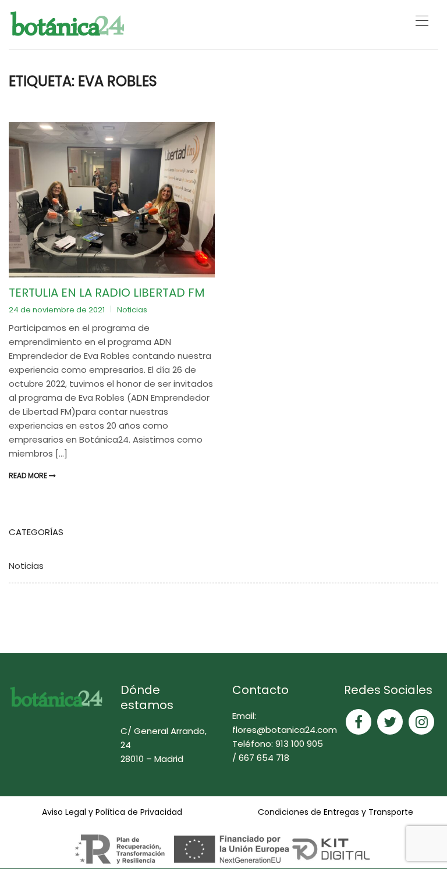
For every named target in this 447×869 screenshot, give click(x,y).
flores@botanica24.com (284, 730)
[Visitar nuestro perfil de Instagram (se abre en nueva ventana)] (421, 722)
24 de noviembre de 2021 (58, 309)
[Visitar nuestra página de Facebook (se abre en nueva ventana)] (358, 722)
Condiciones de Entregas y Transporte (335, 812)
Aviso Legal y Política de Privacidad (112, 812)
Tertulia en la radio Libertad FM (107, 292)
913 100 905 (299, 744)
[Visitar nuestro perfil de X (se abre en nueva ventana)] (390, 722)
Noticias (132, 309)
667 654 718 (264, 758)
